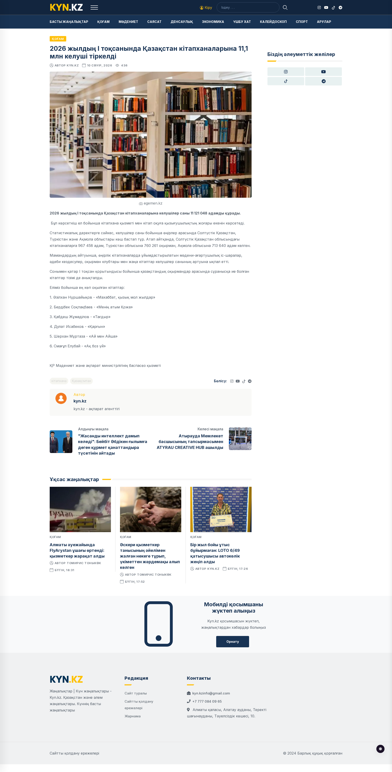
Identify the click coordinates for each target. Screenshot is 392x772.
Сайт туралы (136, 693)
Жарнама (133, 716)
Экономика (213, 22)
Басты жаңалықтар (69, 22)
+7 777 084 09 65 (207, 701)
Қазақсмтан (81, 381)
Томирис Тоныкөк (84, 563)
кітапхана (58, 381)
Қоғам (103, 22)
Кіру (207, 7)
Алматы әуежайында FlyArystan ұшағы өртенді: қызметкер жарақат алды (77, 550)
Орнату (232, 641)
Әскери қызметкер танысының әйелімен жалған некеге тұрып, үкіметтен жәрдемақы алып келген (150, 556)
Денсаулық (182, 22)
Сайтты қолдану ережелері (74, 753)
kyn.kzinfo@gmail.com (211, 693)
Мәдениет (128, 22)
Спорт (302, 22)
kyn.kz (73, 65)
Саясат (154, 22)
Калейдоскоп (273, 22)
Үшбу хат (242, 22)
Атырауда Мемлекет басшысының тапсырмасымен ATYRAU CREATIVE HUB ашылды (190, 441)
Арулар (324, 22)
